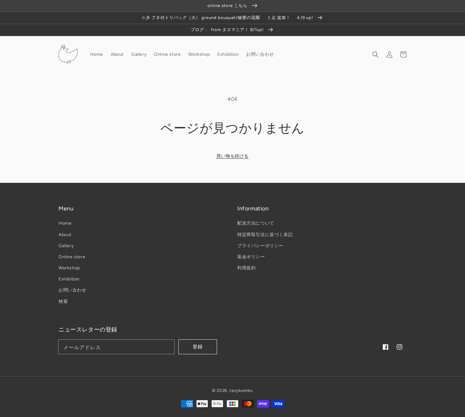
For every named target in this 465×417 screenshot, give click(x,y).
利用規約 (246, 268)
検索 (63, 301)
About (65, 234)
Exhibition (69, 279)
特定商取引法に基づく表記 (265, 234)
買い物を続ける (232, 156)
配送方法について (255, 223)
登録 (198, 347)
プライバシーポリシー (260, 245)
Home (65, 223)
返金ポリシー (251, 257)
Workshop (69, 268)
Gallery (66, 245)
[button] (375, 54)
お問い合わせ (72, 290)
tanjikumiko (241, 390)
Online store (72, 257)
